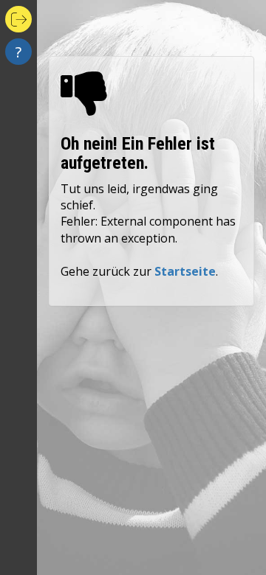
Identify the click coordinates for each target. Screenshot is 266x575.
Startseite (185, 271)
